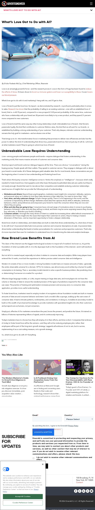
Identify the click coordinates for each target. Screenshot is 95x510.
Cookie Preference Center (23, 503)
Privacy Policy (73, 426)
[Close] (42, 464)
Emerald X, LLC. (71, 501)
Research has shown (16, 109)
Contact (79, 483)
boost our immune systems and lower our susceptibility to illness (56, 92)
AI (6, 345)
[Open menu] (91, 4)
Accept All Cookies (22, 496)
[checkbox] (63, 457)
